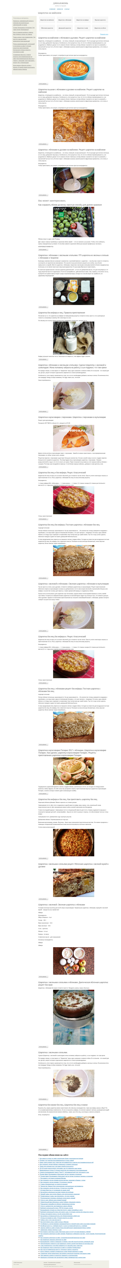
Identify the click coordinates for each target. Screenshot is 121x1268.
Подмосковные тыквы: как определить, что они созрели (57, 1196)
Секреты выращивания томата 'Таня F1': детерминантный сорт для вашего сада (64, 1172)
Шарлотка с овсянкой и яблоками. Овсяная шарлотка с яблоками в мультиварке (73, 583)
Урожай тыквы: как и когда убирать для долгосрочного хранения (60, 1194)
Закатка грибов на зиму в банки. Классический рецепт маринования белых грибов (65, 1228)
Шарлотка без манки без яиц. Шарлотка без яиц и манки (62, 1105)
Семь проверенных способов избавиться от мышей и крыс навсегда (61, 1245)
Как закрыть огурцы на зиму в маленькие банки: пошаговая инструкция (61, 1158)
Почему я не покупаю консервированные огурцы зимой (57, 1160)
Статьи (66, 9)
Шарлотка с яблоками (64, 20)
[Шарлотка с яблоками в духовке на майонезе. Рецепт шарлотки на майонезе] (73, 180)
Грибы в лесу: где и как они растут (50, 1220)
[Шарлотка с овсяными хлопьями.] (73, 1083)
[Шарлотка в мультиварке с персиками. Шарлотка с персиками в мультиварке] (73, 438)
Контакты (45, 1262)
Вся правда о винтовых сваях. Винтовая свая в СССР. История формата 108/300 (65, 1232)
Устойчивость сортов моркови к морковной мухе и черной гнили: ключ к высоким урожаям (67, 1224)
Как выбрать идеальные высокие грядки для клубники (56, 1192)
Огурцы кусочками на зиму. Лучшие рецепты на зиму (56, 1218)
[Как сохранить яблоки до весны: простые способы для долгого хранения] (73, 222)
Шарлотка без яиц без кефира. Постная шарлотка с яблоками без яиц (69, 524)
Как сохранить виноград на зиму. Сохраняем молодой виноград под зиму (62, 1238)
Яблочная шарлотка (47, 28)
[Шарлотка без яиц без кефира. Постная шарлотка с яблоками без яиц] (73, 560)
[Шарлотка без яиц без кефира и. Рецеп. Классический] (73, 664)
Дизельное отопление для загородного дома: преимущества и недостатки (63, 1257)
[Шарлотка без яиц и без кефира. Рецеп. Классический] (73, 500)
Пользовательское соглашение (54, 1262)
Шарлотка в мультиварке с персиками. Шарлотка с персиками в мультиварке (72, 417)
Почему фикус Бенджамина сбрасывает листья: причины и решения (61, 1174)
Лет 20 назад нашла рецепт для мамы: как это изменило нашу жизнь (60, 1168)
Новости (60, 9)
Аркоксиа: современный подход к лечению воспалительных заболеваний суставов (23, 23)
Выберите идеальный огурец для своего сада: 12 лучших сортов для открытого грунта (66, 1212)
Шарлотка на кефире (82, 20)
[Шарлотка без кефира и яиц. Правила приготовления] (73, 338)
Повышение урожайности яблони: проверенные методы (57, 1204)
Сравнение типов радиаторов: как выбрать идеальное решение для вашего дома (65, 1253)
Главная (52, 9)
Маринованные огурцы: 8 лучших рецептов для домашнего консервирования (63, 1170)
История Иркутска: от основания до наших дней (55, 1190)
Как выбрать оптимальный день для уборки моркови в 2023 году (60, 1216)
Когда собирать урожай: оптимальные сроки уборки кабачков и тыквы (61, 1251)
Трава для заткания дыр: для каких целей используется (56, 1166)
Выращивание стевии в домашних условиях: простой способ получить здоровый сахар (67, 1242)
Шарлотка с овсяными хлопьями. (52, 1052)
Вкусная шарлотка (100, 20)
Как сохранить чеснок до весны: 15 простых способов (56, 1188)
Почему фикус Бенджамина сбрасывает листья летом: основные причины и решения (66, 1176)
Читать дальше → (43, 83)
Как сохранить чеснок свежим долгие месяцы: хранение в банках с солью (62, 1180)
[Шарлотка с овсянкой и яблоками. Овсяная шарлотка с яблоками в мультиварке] (73, 615)
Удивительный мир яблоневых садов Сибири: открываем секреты (60, 1202)
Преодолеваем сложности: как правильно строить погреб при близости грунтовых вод (66, 1243)
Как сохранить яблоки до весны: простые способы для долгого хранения (70, 205)
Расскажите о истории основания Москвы (53, 1178)
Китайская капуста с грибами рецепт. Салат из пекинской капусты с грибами (63, 1226)
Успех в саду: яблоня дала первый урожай (53, 1200)
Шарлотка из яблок (100, 28)
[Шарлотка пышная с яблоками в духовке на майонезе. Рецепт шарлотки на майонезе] (73, 126)
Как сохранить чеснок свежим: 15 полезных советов (56, 1182)
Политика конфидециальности (50, 1264)
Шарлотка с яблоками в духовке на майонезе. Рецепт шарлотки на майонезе (71, 149)
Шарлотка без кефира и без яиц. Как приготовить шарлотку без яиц (67, 799)
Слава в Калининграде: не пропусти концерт (54, 1184)
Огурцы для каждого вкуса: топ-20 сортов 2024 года (56, 1214)
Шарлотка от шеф (82, 28)
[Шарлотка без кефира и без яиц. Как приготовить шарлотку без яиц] (73, 842)
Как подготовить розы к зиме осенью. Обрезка (54, 1222)
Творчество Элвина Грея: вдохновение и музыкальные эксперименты (61, 1186)
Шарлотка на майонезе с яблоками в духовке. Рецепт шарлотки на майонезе (71, 38)
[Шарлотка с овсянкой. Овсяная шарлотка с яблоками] (73, 961)
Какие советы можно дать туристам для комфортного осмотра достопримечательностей (66, 1162)
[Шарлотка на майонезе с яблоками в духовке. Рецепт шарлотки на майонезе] (73, 68)
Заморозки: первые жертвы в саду (51, 1230)
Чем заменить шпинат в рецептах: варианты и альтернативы (59, 1255)
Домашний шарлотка (65, 28)
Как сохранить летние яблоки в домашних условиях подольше (59, 1164)
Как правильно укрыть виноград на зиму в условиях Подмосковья (60, 1247)
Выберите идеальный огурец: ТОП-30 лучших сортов (56, 1208)
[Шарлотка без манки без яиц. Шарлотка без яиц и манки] (73, 1131)
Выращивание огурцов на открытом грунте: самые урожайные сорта (61, 1210)
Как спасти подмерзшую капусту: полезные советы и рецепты (59, 1249)
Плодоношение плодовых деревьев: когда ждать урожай (57, 1198)
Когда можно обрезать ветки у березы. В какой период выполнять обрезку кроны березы (24, 67)
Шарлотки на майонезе (47, 20)
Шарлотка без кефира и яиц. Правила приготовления (61, 312)
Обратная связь (77, 1262)
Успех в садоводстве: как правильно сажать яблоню (56, 1206)
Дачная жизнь (60, 3)
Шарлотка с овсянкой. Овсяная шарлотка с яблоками (61, 904)
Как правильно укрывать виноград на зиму (53, 1240)
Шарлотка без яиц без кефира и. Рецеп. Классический (62, 636)
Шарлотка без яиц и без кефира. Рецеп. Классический (62, 472)
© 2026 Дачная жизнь (18, 1262)
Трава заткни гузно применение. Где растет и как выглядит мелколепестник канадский (24, 39)
